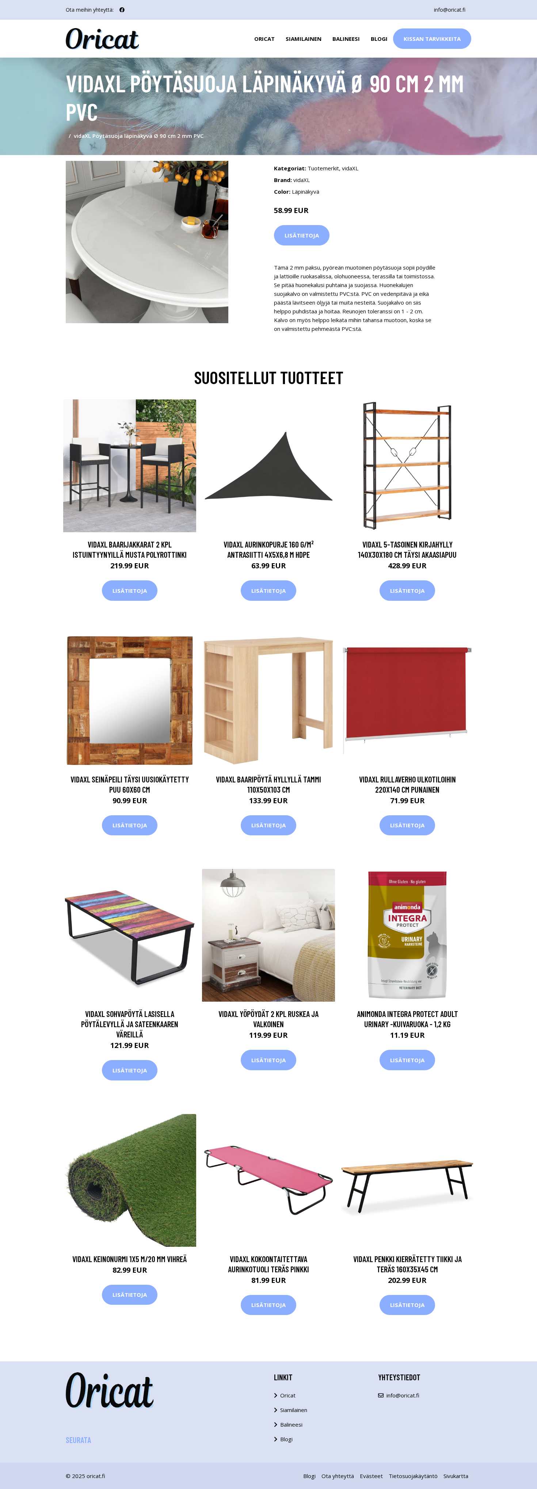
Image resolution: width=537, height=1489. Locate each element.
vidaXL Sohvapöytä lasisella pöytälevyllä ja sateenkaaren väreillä (129, 1024)
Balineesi (346, 38)
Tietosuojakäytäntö (413, 1476)
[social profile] (122, 10)
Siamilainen (303, 38)
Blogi (379, 38)
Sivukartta (455, 1476)
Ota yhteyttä (337, 1476)
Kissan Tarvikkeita (432, 38)
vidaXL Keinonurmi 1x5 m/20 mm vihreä (129, 1259)
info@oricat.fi (449, 9)
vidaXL (350, 168)
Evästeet (371, 1476)
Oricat (264, 38)
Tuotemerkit (323, 168)
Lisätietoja (302, 235)
